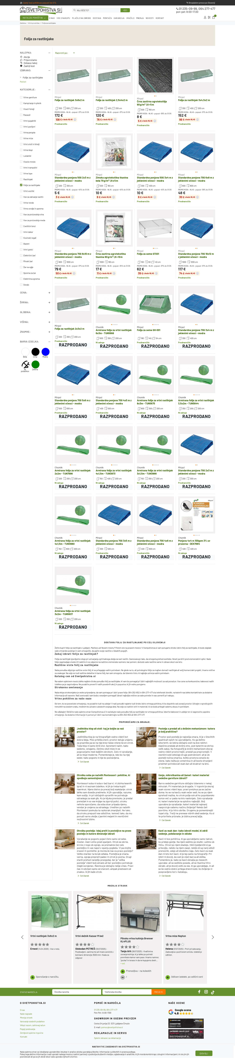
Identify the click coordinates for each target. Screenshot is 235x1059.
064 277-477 (206, 8)
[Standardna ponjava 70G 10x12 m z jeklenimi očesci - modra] (196, 228)
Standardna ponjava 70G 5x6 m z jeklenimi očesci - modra (72, 402)
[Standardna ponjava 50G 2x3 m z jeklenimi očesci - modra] (73, 152)
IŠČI (125, 10)
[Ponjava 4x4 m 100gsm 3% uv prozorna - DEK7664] (196, 515)
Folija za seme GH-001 (148, 330)
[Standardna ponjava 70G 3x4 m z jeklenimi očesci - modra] (196, 304)
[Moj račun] (205, 17)
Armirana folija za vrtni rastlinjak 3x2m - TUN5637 (73, 612)
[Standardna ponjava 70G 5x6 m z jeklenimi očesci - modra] (73, 374)
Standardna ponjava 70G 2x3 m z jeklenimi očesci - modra (196, 472)
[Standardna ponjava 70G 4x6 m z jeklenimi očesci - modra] (155, 515)
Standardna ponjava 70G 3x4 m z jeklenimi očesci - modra (196, 332)
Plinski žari (28, 261)
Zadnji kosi (29, 65)
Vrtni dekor (28, 232)
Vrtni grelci (28, 249)
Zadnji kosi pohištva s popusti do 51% (39, 2)
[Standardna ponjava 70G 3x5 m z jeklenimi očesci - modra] (114, 515)
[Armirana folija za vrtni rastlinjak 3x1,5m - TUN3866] (155, 445)
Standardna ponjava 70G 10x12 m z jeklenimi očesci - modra (196, 255)
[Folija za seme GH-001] (155, 304)
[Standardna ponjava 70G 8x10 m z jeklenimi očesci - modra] (73, 228)
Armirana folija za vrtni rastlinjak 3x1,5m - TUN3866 (155, 472)
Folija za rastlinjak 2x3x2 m (69, 328)
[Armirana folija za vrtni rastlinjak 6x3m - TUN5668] (114, 304)
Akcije (27, 56)
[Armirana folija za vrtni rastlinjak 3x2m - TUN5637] (73, 585)
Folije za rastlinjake (33, 77)
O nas (22, 1010)
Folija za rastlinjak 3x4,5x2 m (194, 100)
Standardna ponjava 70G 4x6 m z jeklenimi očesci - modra (155, 542)
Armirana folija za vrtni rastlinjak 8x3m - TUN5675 (155, 402)
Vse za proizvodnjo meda (34, 220)
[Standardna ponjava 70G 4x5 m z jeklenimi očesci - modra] (114, 374)
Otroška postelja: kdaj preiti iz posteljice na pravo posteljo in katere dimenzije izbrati (104, 832)
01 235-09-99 (188, 8)
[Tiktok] (212, 992)
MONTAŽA (107, 18)
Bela (25, 357)
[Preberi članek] (65, 737)
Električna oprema (31, 279)
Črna (35, 357)
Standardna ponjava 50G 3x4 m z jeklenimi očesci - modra (155, 179)
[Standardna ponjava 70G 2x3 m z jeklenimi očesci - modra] (196, 445)
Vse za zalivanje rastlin (33, 197)
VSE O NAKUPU (63, 18)
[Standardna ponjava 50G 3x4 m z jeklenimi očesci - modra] (155, 152)
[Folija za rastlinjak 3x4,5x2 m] (196, 75)
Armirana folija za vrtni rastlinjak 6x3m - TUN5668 (114, 332)
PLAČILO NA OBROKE (81, 18)
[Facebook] (199, 991)
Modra (45, 357)
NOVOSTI (150, 18)
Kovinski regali (29, 238)
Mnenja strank (26, 1017)
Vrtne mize (28, 138)
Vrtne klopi (28, 150)
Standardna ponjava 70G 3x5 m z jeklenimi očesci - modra (113, 542)
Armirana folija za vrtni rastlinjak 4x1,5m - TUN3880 (73, 542)
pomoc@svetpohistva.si (112, 1027)
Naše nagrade (26, 1014)
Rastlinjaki (28, 179)
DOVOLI (204, 1053)
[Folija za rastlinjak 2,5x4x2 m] (114, 75)
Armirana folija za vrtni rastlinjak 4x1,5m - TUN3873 (114, 472)
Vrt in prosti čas (34, 23)
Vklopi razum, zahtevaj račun (32, 1025)
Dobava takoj (30, 62)
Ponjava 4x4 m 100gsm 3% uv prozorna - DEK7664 (194, 542)
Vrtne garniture (30, 97)
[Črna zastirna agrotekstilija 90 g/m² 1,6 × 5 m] (155, 75)
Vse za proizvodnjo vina (33, 214)
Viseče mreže (29, 162)
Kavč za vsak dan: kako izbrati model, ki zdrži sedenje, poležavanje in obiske (183, 832)
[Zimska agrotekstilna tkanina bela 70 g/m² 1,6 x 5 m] (114, 152)
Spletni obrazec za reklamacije (107, 1038)
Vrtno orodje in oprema (33, 208)
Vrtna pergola (29, 132)
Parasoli (26, 115)
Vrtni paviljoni (29, 126)
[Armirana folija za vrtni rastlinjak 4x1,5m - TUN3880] (73, 515)
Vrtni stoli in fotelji (31, 144)
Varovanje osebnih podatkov (32, 1021)
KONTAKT (160, 18)
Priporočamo (30, 59)
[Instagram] (206, 991)
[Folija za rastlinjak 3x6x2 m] (73, 75)
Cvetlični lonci (29, 226)
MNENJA (140, 18)
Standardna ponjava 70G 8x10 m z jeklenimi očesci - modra (73, 255)
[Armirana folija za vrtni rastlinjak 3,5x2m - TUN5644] (196, 374)
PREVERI (158, 992)
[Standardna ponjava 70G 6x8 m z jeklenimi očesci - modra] (196, 152)
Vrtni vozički (28, 191)
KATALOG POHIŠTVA (33, 17)
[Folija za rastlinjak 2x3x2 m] (73, 304)
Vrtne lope (27, 173)
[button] (142, 76)
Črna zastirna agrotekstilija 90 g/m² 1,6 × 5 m (152, 103)
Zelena (35, 369)
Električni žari (29, 255)
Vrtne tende (28, 203)
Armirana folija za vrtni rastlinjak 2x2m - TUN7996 (73, 472)
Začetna (23, 23)
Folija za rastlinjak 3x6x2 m (69, 100)
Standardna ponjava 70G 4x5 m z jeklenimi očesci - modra (114, 402)
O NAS (52, 18)
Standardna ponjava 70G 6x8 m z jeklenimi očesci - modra (196, 179)
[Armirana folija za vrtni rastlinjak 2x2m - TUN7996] (73, 445)
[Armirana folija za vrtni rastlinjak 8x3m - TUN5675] (155, 374)
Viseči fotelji (28, 109)
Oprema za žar (29, 273)
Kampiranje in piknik (32, 103)
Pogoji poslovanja (27, 1029)
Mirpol (58, 97)
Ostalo (26, 284)
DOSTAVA (97, 18)
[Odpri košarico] (213, 17)
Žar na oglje (28, 267)
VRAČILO (130, 18)
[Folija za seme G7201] (155, 228)
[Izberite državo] (209, 17)
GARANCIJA (119, 18)
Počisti (23, 81)
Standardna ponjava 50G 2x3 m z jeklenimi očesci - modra (72, 179)
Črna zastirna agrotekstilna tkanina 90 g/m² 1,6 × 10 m (111, 255)
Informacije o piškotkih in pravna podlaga (117, 1052)
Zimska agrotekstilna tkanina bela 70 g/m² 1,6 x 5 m (112, 179)
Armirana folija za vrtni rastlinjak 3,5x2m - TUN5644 (196, 402)
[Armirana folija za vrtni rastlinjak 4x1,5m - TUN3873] (114, 445)
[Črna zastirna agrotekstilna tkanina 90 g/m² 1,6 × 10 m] (114, 228)
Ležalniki (27, 156)
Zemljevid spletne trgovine (31, 1033)
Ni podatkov (25, 370)
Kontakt (23, 1036)
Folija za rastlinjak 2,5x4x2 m (112, 100)
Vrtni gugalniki (29, 121)
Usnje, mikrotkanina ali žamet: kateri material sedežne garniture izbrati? (183, 777)
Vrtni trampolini (30, 167)
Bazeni (26, 243)
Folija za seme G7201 (148, 253)
